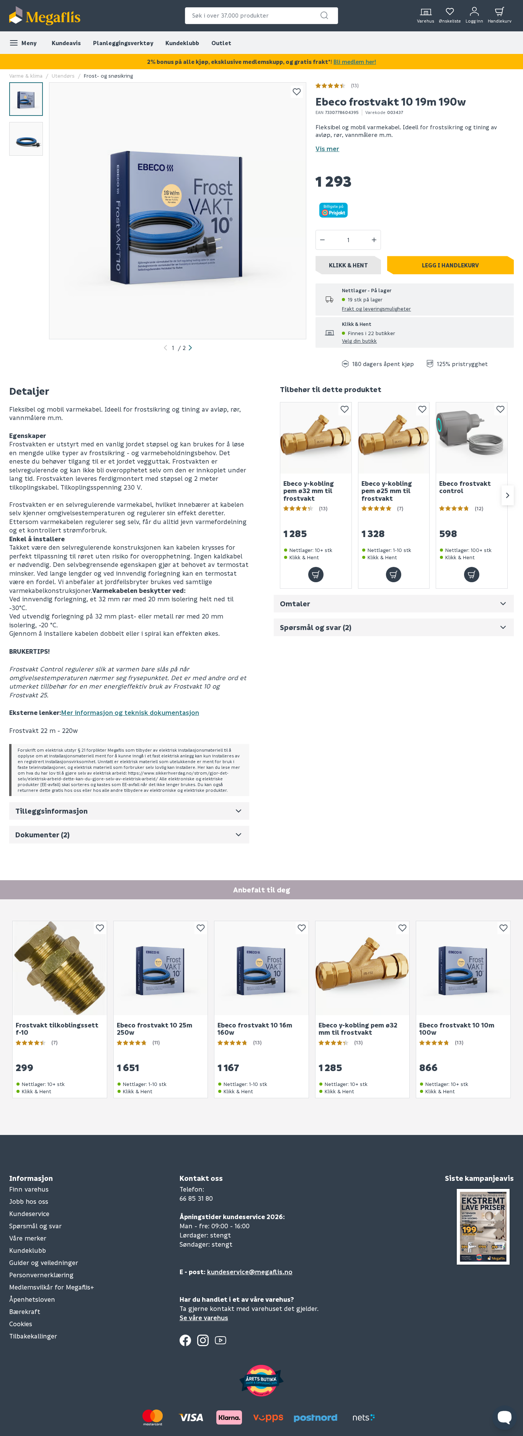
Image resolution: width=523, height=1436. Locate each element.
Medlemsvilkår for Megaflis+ (51, 1287)
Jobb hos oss (28, 1201)
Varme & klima (25, 75)
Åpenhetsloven (32, 1299)
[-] (322, 239)
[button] (324, 15)
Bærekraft (24, 1311)
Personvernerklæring (41, 1275)
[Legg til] (316, 574)
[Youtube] (220, 1340)
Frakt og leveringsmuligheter (376, 308)
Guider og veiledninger (43, 1263)
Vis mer (327, 149)
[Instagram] (203, 1340)
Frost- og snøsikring (108, 75)
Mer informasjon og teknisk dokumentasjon (130, 712)
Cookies (20, 1324)
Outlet (221, 43)
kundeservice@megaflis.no (250, 1272)
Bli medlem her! (354, 61)
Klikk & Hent (348, 265)
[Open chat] (504, 1417)
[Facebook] (185, 1340)
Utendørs (63, 75)
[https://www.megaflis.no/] (44, 15)
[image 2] (26, 139)
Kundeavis (66, 43)
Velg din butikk (359, 340)
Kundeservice (29, 1214)
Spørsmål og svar (35, 1226)
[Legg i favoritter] (297, 92)
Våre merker (27, 1238)
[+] (374, 239)
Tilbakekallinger (33, 1336)
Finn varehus (29, 1189)
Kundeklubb (182, 43)
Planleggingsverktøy (123, 43)
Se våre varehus (204, 1318)
